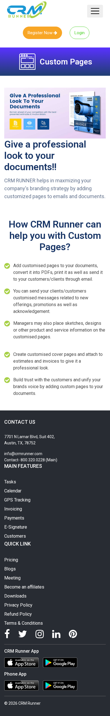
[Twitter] (22, 634)
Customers (15, 536)
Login (79, 32)
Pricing (11, 560)
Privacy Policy (18, 605)
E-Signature (15, 527)
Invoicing (13, 509)
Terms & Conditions (23, 623)
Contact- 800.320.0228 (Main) (30, 460)
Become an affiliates (24, 587)
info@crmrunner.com (23, 453)
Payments (14, 518)
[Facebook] (7, 634)
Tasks (10, 481)
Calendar (12, 491)
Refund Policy (18, 614)
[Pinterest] (73, 634)
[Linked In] (56, 634)
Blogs (10, 569)
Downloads (15, 596)
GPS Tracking (17, 500)
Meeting (12, 578)
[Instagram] (40, 634)
